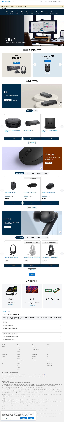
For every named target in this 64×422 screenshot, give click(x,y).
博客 (47, 356)
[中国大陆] (2, 8)
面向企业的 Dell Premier (14, 372)
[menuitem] (8, 4)
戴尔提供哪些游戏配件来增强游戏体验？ (10, 333)
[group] (47, 64)
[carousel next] (60, 64)
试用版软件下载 (49, 365)
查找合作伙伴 (34, 356)
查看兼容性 (15, 100)
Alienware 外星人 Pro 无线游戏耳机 (32, 257)
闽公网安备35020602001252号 (43, 376)
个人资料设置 (19, 349)
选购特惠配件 (16, 62)
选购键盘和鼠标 (48, 162)
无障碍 (25, 376)
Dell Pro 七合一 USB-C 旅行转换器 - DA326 (13, 131)
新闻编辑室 (18, 363)
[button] (45, 1)
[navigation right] (58, 110)
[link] (50, 1)
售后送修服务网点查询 (35, 349)
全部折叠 (9, 311)
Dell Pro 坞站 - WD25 (28, 130)
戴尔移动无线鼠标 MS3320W (48, 192)
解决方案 (3, 360)
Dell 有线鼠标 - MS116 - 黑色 (30, 192)
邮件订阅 (48, 360)
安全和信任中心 (49, 363)
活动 (47, 358)
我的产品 (18, 351)
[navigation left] (5, 110)
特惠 (2, 363)
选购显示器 (31, 305)
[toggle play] (60, 105)
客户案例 (18, 369)
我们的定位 (18, 356)
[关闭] (34, 411)
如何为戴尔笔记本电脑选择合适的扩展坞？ (11, 336)
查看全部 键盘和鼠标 (32, 207)
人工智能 (3, 356)
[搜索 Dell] (41, 1)
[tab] (29, 110)
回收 (17, 365)
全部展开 (4, 311)
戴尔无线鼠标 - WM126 (10, 192)
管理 (6, 418)
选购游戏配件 (10, 304)
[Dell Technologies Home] (6, 1)
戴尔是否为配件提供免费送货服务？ (9, 339)
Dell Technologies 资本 (20, 360)
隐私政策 (34, 374)
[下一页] (62, 126)
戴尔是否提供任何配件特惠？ (8, 331)
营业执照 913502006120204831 (7, 378)
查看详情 (13, 138)
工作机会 (18, 358)
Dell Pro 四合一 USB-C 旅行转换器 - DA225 (50, 131)
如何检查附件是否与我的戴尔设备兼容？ (10, 328)
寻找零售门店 (34, 358)
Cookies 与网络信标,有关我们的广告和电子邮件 (9, 376)
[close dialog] (62, 6)
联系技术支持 (34, 347)
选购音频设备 (7, 227)
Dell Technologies (5, 372)
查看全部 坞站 (32, 142)
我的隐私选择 (41, 374)
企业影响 (18, 367)
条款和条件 (29, 374)
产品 (2, 358)
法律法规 (20, 376)
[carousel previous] (34, 64)
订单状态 (18, 347)
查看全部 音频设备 (32, 269)
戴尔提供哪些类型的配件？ (8, 325)
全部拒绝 (23, 418)
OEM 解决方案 (34, 360)
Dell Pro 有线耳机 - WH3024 (11, 257)
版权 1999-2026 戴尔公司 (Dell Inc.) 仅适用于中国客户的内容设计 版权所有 (13, 374)
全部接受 (31, 418)
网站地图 (3, 346)
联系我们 (48, 347)
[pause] (45, 73)
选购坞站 (7, 100)
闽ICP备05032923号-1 (32, 376)
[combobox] (27, 1)
